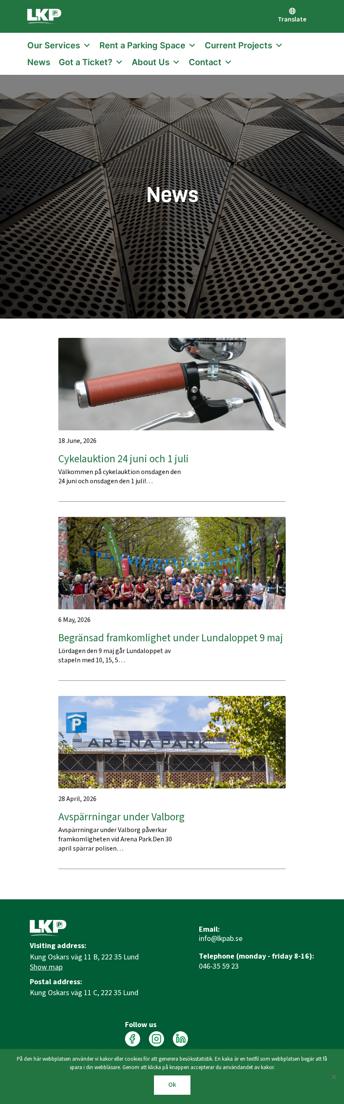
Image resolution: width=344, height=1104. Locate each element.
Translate (292, 19)
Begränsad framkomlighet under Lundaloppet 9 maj (170, 638)
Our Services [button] (53, 45)
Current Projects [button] (238, 45)
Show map (46, 967)
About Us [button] (150, 62)
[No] (333, 1076)
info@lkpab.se (220, 938)
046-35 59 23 (219, 966)
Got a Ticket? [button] (85, 62)
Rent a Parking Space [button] (142, 45)
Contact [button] (205, 62)
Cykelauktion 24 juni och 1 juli (123, 459)
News (38, 62)
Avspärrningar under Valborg (121, 817)
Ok (172, 1084)
